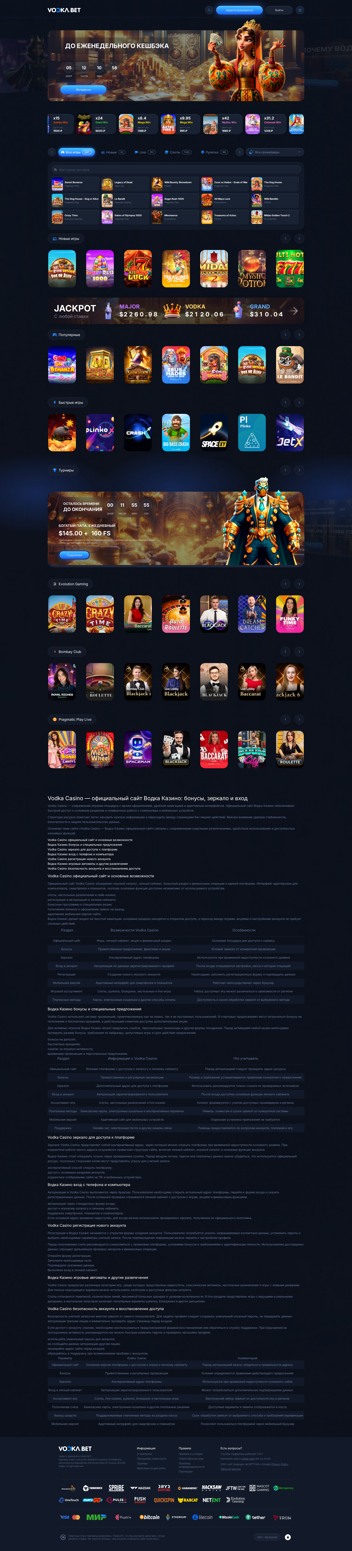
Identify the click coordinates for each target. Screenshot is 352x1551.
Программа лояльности (151, 1458)
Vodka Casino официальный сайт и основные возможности (90, 840)
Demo (62, 290)
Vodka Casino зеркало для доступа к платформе (82, 849)
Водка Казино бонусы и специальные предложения (85, 844)
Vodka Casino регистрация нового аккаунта (79, 859)
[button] (52, 152)
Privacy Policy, (280, 1464)
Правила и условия (191, 1453)
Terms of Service (231, 1468)
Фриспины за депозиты (151, 1468)
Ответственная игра (191, 1458)
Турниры (142, 1463)
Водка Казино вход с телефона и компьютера (81, 854)
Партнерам (185, 1471)
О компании (144, 1453)
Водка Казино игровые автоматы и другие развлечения (88, 864)
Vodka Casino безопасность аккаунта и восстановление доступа (94, 868)
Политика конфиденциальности (192, 1465)
